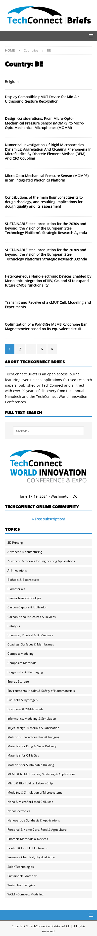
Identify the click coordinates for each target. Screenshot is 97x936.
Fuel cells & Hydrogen (22, 700)
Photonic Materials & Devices (27, 839)
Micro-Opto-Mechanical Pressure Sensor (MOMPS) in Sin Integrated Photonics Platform (47, 177)
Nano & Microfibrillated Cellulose (30, 802)
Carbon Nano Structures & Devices (31, 617)
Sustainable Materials (22, 876)
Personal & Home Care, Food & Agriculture (37, 829)
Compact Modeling (20, 653)
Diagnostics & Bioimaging (25, 672)
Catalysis (13, 626)
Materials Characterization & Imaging (33, 737)
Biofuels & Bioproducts (23, 580)
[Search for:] (48, 430)
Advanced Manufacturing (24, 552)
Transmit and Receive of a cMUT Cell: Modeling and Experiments (48, 304)
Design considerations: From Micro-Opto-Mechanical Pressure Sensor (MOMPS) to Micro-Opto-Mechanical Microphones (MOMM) (44, 123)
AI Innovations (17, 570)
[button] (90, 36)
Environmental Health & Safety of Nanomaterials (41, 691)
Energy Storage (18, 681)
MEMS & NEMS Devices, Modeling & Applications (41, 774)
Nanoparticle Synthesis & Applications (33, 820)
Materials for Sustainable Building (30, 765)
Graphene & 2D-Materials (25, 709)
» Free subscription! (48, 519)
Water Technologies (21, 885)
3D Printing (15, 542)
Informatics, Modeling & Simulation (31, 718)
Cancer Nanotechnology (24, 598)
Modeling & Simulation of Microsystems (34, 792)
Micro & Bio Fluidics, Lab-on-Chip (30, 783)
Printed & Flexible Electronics (27, 848)
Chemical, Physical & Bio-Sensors (30, 635)
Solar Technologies (20, 867)
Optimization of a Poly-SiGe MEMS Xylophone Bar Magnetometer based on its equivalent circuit (46, 326)
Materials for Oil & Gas (23, 755)
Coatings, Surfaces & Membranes (30, 644)
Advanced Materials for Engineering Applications (41, 561)
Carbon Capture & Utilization (27, 607)
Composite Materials (21, 663)
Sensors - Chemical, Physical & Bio (31, 857)
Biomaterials (16, 589)
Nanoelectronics (18, 811)
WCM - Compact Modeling (25, 894)
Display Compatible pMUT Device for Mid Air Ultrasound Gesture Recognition (42, 99)
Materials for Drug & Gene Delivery (31, 746)
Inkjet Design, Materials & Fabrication (33, 728)
